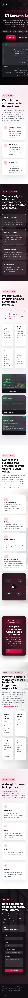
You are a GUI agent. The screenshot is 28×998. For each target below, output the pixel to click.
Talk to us (11, 37)
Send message (14, 970)
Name (6, 935)
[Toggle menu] (24, 4)
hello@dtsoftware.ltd (11, 929)
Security (14, 995)
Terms (8, 995)
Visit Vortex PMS (6, 319)
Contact (20, 995)
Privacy (4, 995)
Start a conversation (14, 651)
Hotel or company (10, 949)
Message (7, 956)
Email (6, 942)
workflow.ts (12, 44)
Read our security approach (10, 706)
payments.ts (21, 44)
